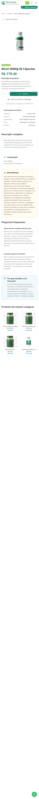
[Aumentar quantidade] (8, 94)
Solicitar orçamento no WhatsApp (21, 99)
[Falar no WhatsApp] (34, 794)
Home (3, 14)
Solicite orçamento (30, 7)
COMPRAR (25, 94)
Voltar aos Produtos (12, 19)
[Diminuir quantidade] (3, 94)
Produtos (9, 14)
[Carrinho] (31, 3)
